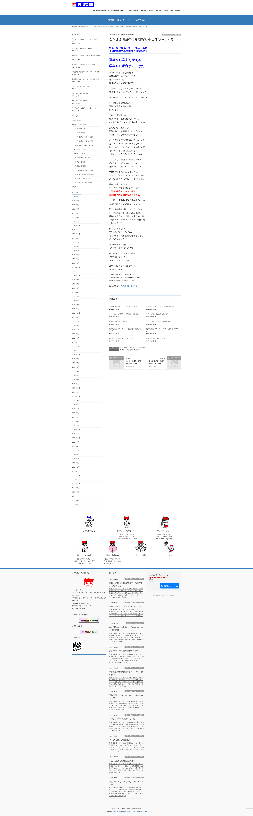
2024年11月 (76, 271)
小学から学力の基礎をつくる (81, 86)
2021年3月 (75, 421)
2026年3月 (75, 217)
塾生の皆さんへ (77, 120)
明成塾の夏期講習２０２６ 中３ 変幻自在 (123, 306)
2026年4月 (75, 213)
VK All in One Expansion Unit (139, 811)
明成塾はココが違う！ (81, 153)
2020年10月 (76, 438)
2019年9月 (75, 488)
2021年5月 (75, 413)
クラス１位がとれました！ (80, 93)
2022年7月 (75, 363)
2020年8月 (75, 446)
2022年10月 (76, 354)
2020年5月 (75, 458)
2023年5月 (75, 330)
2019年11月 (76, 479)
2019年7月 (75, 496)
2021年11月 (76, 392)
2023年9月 (75, 317)
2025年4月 (75, 255)
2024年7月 (75, 284)
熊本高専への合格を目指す (83, 178)
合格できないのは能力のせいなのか (157, 338)
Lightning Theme (125, 811)
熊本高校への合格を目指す (83, 183)
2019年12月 (76, 475)
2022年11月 (76, 350)
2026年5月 (75, 209)
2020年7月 (75, 450)
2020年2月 (75, 467)
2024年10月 (76, 275)
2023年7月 (75, 321)
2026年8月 (75, 196)
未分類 (74, 187)
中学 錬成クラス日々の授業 (171, 34)
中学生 (124, 350)
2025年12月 (76, 225)
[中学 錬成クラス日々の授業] (116, 360)
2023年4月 (75, 334)
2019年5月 (75, 504)
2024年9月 (75, 280)
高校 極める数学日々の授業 (84, 145)
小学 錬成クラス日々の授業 (84, 141)
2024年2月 (75, 305)
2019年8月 (75, 492)
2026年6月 (75, 205)
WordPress (115, 811)
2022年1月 (75, 384)
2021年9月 (75, 400)
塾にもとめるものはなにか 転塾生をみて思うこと (125, 338)
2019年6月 (75, 500)
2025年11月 (76, 230)
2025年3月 (75, 259)
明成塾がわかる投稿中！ (80, 124)
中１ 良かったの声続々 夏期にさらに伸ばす (123, 314)
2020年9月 (75, 442)
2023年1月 (75, 346)
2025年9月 (75, 238)
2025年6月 (75, 246)
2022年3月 (75, 379)
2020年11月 (76, 434)
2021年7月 (75, 404)
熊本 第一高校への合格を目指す (85, 174)
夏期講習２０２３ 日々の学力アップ (121, 321)
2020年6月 (75, 454)
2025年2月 (75, 263)
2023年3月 (75, 338)
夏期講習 (130, 350)
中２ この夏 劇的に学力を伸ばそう (158, 314)
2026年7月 (75, 201)
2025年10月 (76, 234)
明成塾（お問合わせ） (129, 286)
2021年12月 (76, 388)
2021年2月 (75, 425)
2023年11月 (76, 309)
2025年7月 (75, 242)
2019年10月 (76, 483)
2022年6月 (75, 367)
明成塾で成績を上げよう (82, 157)
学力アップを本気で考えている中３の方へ (85, 108)
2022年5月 (75, 371)
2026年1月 (75, 221)
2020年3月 (75, 463)
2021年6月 (75, 409)
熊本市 (138, 350)
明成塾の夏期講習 (142, 347)
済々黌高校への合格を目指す (84, 170)
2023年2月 (75, 342)
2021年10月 (76, 396)
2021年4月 (75, 417)
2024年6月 (75, 288)
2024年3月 (75, 300)
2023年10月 (76, 313)
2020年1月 (75, 471)
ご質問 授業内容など (81, 128)
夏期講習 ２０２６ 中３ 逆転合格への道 (160, 306)
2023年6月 (75, 325)
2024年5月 (75, 292)
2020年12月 (76, 429)
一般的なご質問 (80, 133)
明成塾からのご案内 (80, 149)
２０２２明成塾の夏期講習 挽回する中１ (159, 321)
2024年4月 (75, 296)
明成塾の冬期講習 (80, 162)
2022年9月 (75, 359)
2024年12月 (76, 267)
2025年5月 (75, 250)
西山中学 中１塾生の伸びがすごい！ (83, 64)
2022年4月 (75, 375)
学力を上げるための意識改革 (81, 101)
